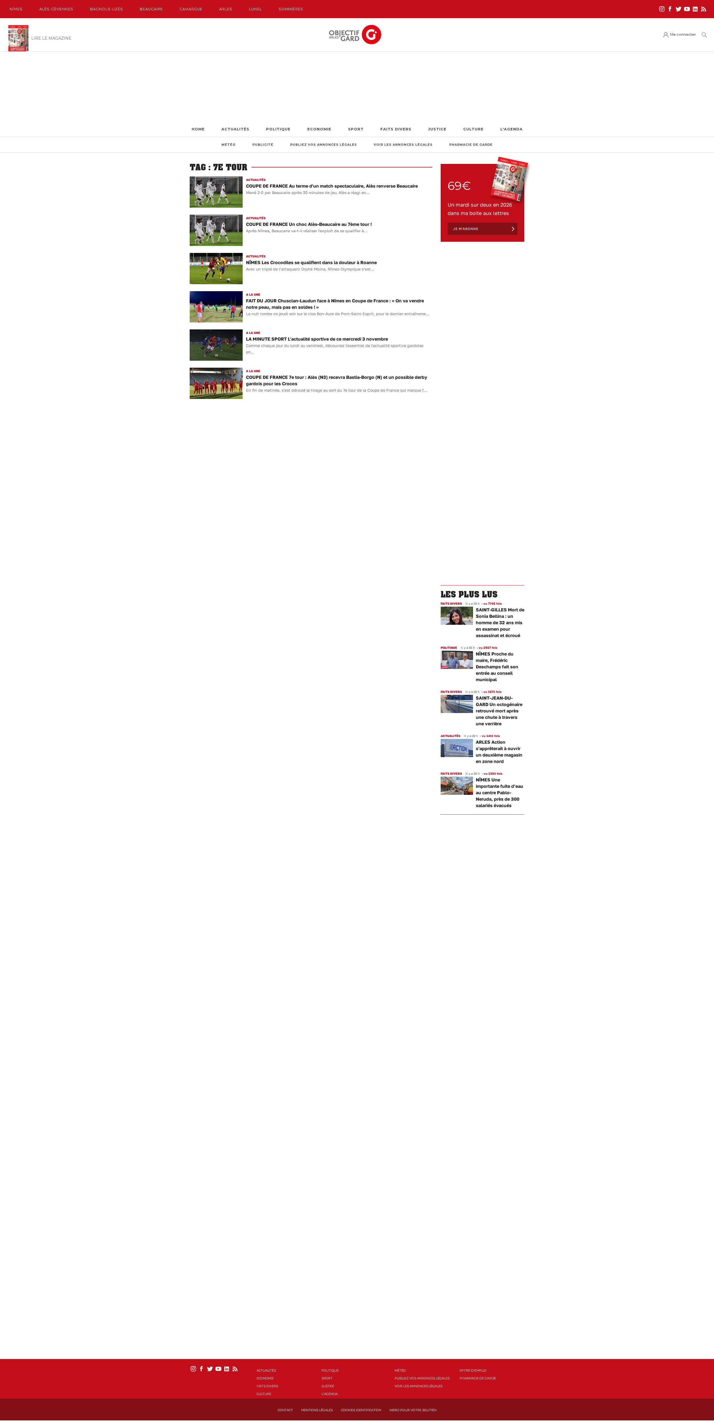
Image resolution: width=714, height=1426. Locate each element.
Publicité (262, 145)
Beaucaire (151, 9)
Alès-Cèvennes (56, 9)
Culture (473, 129)
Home (198, 129)
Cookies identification (361, 1410)
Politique (278, 129)
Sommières (291, 9)
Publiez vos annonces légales (323, 145)
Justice (437, 129)
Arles (225, 9)
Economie (319, 129)
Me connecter (683, 34)
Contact (285, 1410)
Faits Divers (395, 129)
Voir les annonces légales (403, 145)
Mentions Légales (317, 1410)
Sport (356, 129)
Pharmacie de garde (471, 145)
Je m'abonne (465, 229)
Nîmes (16, 9)
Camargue (191, 9)
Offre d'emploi (473, 1370)
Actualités (235, 129)
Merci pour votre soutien (413, 1410)
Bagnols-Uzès (106, 9)
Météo (228, 145)
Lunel (255, 9)
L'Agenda (511, 129)
